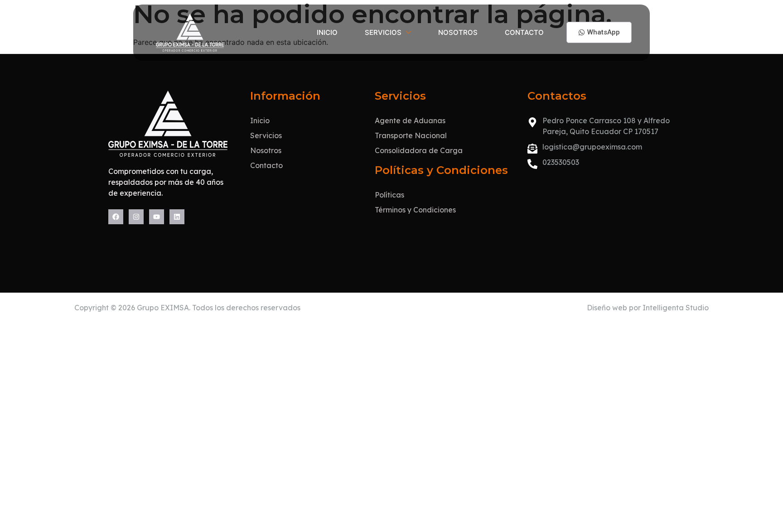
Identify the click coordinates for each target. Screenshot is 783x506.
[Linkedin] (176, 216)
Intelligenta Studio (676, 307)
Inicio (327, 32)
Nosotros (458, 32)
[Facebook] (115, 216)
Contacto (524, 32)
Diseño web (607, 307)
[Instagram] (136, 216)
